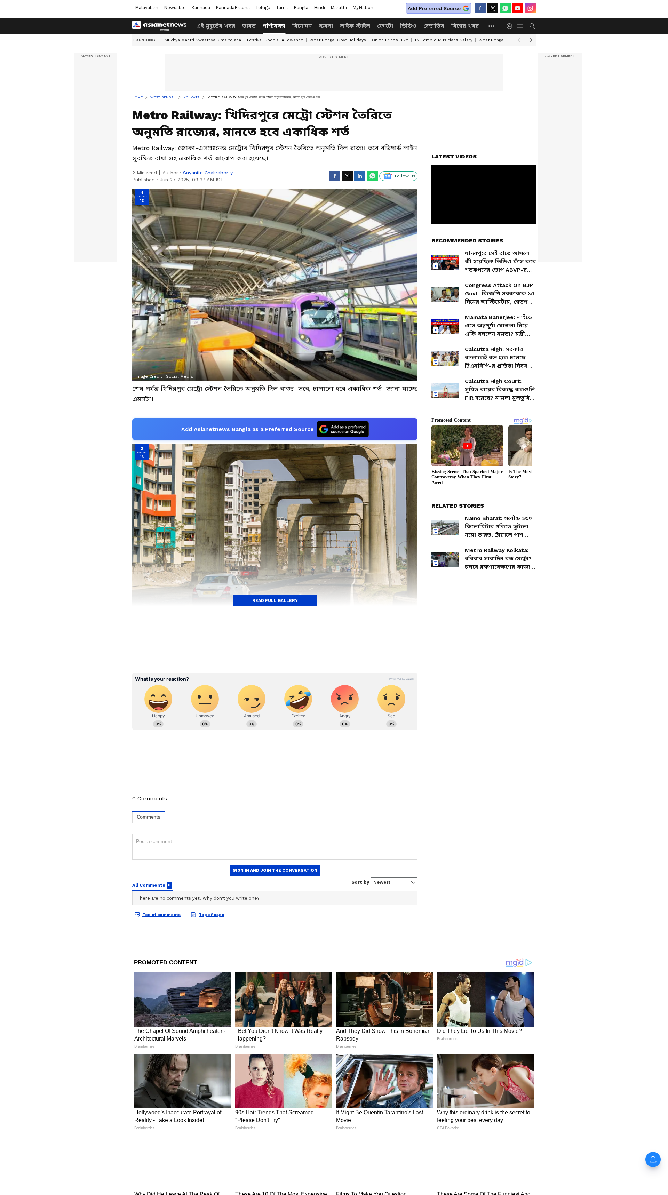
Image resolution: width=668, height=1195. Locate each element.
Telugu (262, 7)
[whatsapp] (505, 8)
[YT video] (517, 8)
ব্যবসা (326, 26)
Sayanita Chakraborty (208, 172)
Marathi (339, 7)
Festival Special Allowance (275, 40)
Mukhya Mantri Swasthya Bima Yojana (203, 40)
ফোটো (385, 26)
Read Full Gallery (275, 600)
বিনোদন (302, 26)
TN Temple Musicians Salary (443, 40)
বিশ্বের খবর (465, 26)
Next (530, 40)
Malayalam (146, 7)
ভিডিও (408, 26)
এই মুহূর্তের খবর (215, 26)
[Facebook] (480, 8)
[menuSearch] (532, 26)
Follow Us (405, 176)
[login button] (511, 26)
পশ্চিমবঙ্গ (274, 26)
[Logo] (161, 26)
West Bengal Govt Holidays (337, 40)
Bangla (301, 7)
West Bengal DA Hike (500, 40)
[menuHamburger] (520, 26)
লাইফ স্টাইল (355, 26)
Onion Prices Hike (390, 40)
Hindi (319, 7)
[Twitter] (492, 8)
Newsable (175, 7)
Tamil (282, 7)
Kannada (200, 7)
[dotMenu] (491, 26)
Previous (520, 40)
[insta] (530, 8)
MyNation (362, 7)
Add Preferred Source (434, 8)
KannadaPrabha (233, 7)
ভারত (249, 26)
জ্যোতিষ (433, 26)
